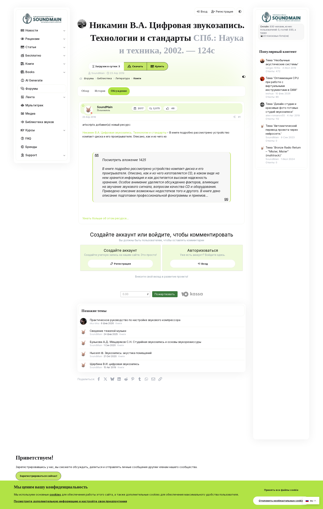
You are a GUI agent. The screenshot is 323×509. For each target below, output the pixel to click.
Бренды (31, 147)
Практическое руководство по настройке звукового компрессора (135, 320)
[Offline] (91, 113)
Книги (29, 64)
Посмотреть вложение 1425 (124, 160)
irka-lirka (94, 323)
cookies (55, 494)
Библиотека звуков (39, 122)
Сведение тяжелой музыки (108, 331)
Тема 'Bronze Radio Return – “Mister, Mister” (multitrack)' (283, 151)
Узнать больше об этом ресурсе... (105, 218)
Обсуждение (119, 90)
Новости (31, 30)
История (100, 90)
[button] (64, 30)
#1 (239, 117)
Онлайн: (264, 26)
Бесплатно (33, 55)
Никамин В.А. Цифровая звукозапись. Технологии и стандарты (124, 132)
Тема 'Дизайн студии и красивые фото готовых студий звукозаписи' (282, 107)
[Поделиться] (234, 117)
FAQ (28, 138)
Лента (30, 97)
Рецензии (32, 39)
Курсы (30, 130)
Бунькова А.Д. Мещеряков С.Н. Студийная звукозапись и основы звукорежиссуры (145, 342)
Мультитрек (34, 105)
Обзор (85, 90)
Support (31, 155)
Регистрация (122, 263)
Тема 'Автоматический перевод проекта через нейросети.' (282, 129)
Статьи (30, 47)
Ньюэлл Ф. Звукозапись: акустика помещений (121, 353)
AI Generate (34, 80)
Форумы (31, 88)
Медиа (30, 113)
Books (29, 72)
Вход (204, 263)
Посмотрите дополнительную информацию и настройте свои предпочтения (70, 501)
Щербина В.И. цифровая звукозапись (114, 364)
